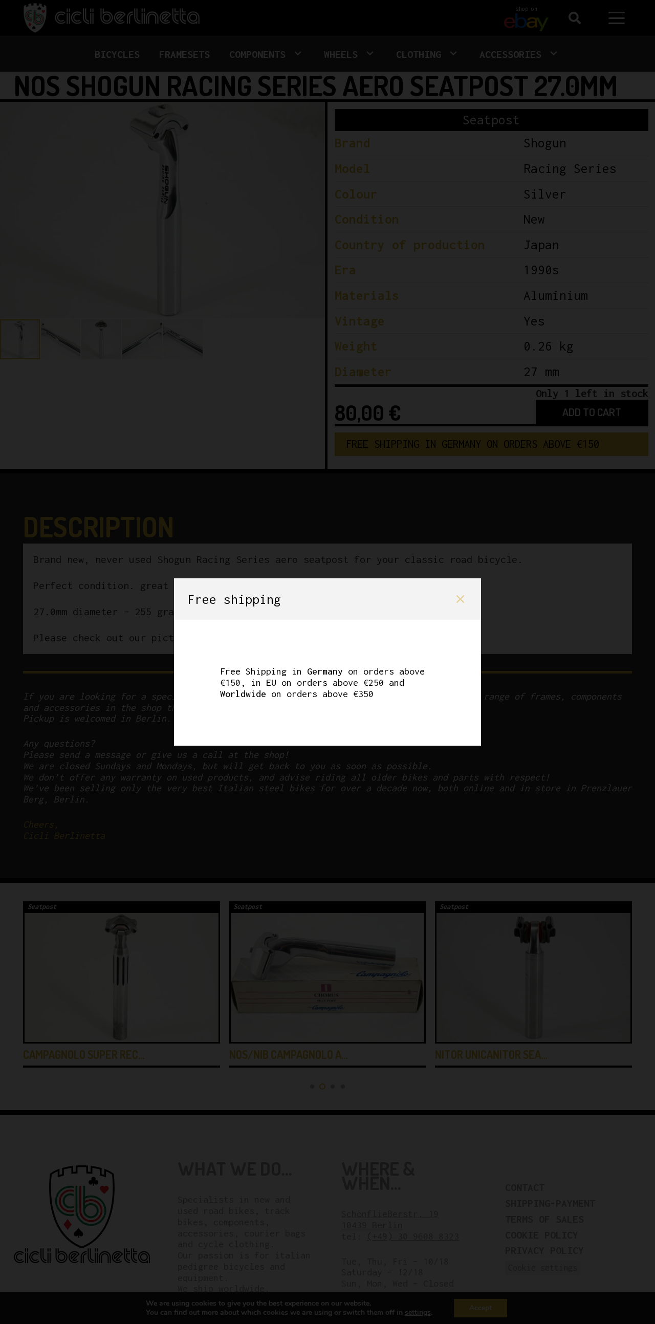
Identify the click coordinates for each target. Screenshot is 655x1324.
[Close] (460, 599)
